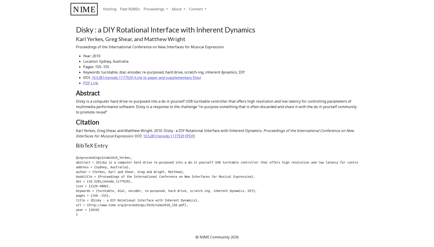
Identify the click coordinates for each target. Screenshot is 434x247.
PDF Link (90, 83)
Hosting (109, 9)
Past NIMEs (130, 9)
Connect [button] (196, 9)
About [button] (177, 9)
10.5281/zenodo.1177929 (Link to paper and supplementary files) (146, 77)
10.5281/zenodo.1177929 (163, 136)
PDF (190, 136)
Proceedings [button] (154, 9)
